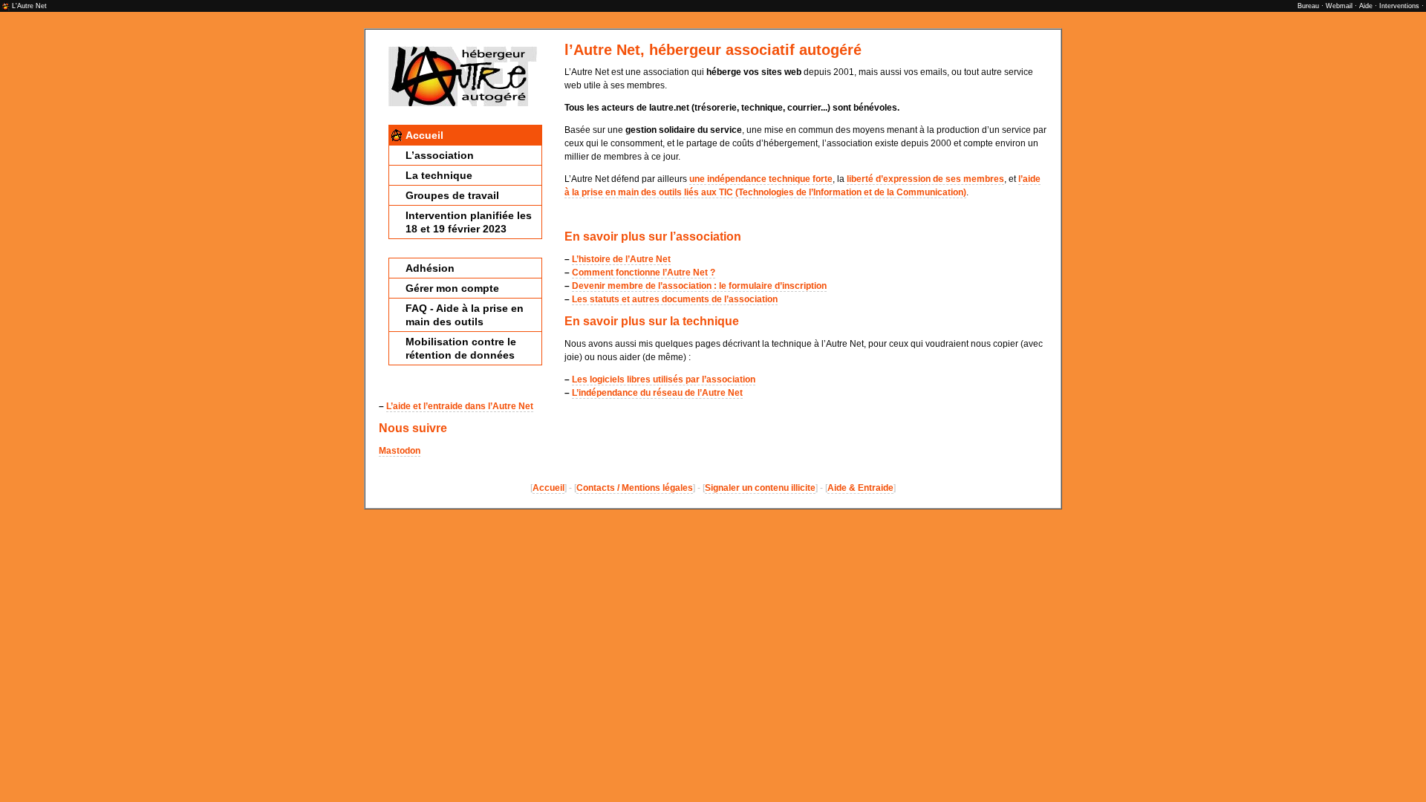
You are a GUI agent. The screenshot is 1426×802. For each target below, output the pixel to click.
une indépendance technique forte (761, 179)
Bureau (1308, 6)
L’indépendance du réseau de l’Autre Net (657, 393)
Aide (1366, 6)
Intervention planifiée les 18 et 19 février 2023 (469, 222)
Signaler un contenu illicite (760, 488)
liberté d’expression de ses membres (925, 179)
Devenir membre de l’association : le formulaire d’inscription (699, 286)
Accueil (424, 135)
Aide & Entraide (860, 488)
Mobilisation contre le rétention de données (461, 348)
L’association (440, 155)
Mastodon (399, 451)
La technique (439, 175)
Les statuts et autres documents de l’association (675, 299)
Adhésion (430, 268)
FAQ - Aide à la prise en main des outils (465, 314)
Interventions (1399, 6)
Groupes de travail (452, 195)
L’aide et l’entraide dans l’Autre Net (459, 406)
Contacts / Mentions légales (634, 488)
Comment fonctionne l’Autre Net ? (643, 272)
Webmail (1339, 6)
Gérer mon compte (452, 288)
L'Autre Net (29, 6)
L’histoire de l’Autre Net (621, 259)
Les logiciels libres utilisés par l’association (663, 379)
